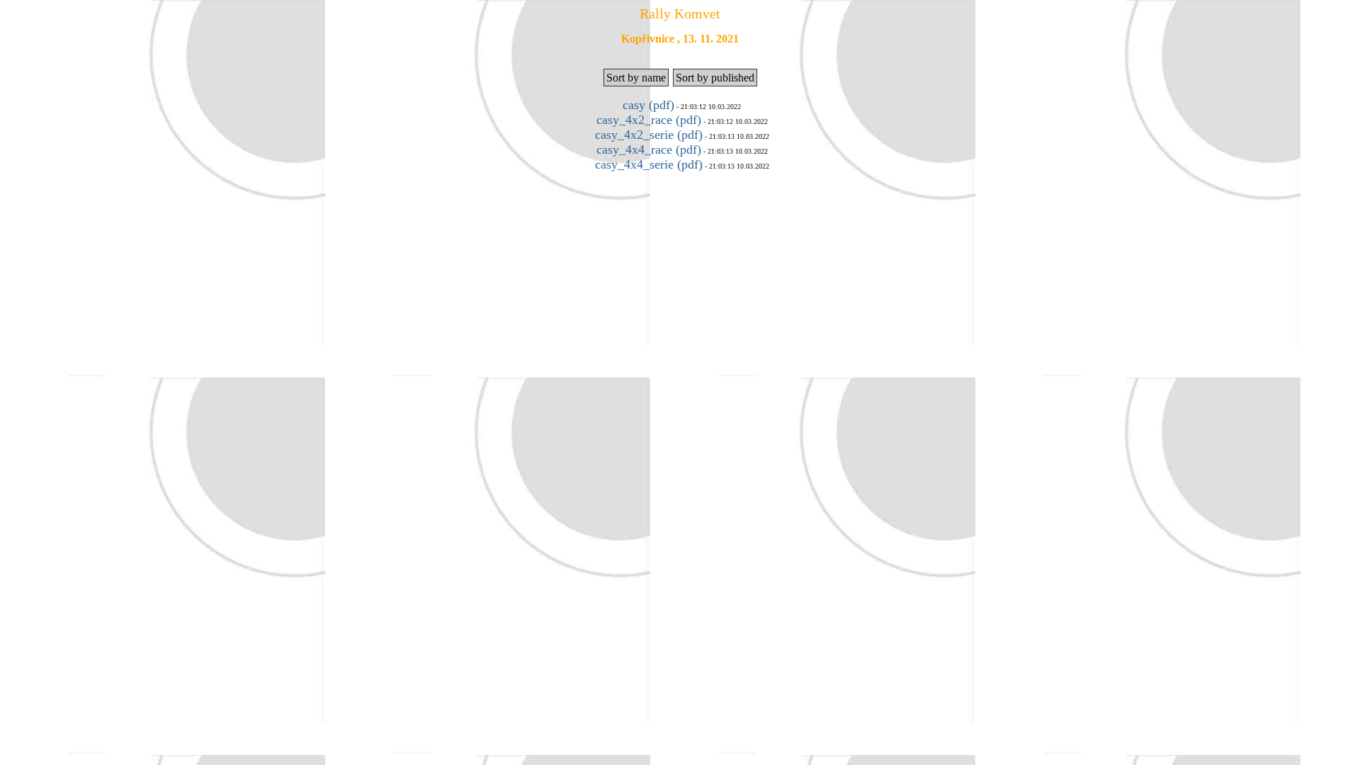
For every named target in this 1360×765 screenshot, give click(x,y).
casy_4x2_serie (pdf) (649, 135)
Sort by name (636, 78)
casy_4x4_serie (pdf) (649, 164)
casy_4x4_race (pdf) (648, 149)
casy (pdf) (648, 105)
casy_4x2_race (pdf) (648, 120)
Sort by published (715, 78)
